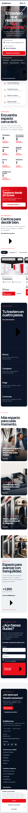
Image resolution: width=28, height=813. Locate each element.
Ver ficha (19, 293)
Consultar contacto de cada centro (13, 642)
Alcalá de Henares (14, 62)
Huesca (23, 62)
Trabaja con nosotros (9, 782)
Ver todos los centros (8, 233)
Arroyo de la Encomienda (17, 60)
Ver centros (8, 708)
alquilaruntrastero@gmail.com (11, 738)
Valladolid (5, 62)
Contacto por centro (10, 712)
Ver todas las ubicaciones (9, 78)
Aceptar (14, 800)
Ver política (14, 809)
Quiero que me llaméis (7, 668)
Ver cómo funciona (8, 319)
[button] (22, 3)
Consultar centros (13, 204)
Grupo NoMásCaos (8, 773)
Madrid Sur (6, 760)
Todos (4, 252)
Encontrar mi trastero (13, 53)
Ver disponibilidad (7, 294)
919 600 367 (6, 736)
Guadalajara (6, 60)
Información (7, 787)
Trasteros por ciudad (9, 749)
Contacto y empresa (9, 768)
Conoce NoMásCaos (8, 595)
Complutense (7, 279)
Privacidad (13, 661)
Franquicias (6, 776)
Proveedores (6, 779)
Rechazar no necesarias (14, 804)
